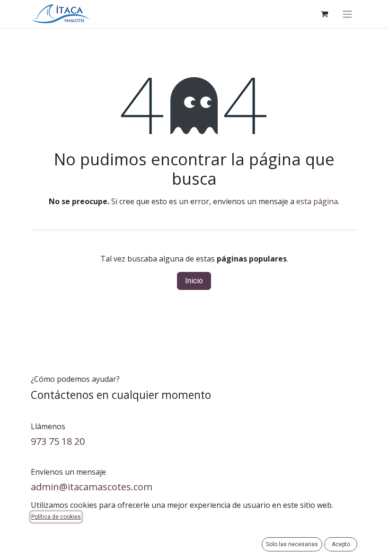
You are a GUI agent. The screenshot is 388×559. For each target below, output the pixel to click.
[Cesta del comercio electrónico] (324, 13)
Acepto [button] (341, 544)
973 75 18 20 (58, 441)
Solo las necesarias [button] (292, 544)
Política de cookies (56, 517)
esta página (317, 201)
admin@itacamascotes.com (91, 486)
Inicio (194, 280)
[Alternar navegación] (347, 14)
